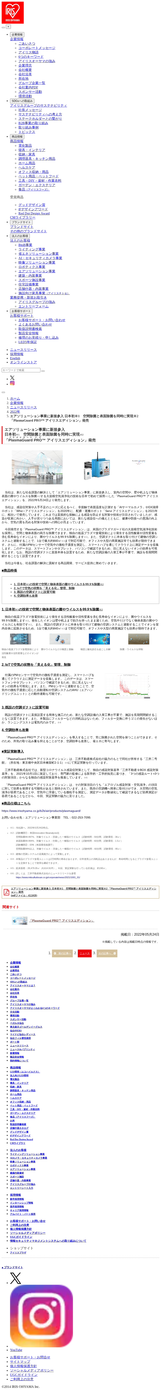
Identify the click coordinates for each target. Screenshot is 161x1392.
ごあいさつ (26, 43)
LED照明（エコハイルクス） (25, 1071)
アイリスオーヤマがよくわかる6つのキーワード (35, 1008)
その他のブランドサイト (28, 231)
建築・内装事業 (30, 275)
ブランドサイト (21, 222)
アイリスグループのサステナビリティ (38, 105)
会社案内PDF (28, 87)
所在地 (23, 78)
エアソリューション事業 (36, 271)
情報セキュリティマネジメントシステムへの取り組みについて (48, 1240)
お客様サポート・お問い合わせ (41, 320)
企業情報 (17, 34)
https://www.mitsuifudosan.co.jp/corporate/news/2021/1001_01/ (48, 877)
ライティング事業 (31, 249)
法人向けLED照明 (19, 1075)
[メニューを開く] (3, 392)
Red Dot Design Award (34, 213)
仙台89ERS (16, 1030)
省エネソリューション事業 (38, 253)
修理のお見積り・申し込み (38, 337)
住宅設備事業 (28, 284)
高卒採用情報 (17, 1206)
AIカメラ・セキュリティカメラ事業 (28, 1158)
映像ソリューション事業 (36, 262)
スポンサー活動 (30, 91)
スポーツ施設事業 (31, 280)
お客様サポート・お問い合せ (27, 1221)
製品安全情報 (28, 333)
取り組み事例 (28, 127)
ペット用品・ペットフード (38, 176)
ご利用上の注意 (19, 1225)
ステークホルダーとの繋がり (40, 118)
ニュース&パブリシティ (22, 1049)
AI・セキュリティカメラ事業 (40, 258)
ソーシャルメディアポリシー (27, 1232)
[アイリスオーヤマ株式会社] (13, 22)
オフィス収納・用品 (33, 172)
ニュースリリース (23, 349)
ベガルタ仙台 (17, 1023)
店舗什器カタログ (19, 1128)
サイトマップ (20, 1361)
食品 (34, 189)
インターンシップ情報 (21, 1202)
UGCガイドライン (21, 1236)
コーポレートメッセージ (36, 48)
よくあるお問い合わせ (35, 324)
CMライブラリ (17, 1143)
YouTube (16, 1350)
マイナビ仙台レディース (22, 1034)
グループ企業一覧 (31, 83)
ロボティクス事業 (31, 267)
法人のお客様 (20, 235)
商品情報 (17, 136)
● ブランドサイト (12, 1267)
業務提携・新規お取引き (28, 297)
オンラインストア (23, 362)
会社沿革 (25, 74)
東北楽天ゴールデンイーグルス (26, 1027)
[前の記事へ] (62, 953)
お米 (12, 1120)
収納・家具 (26, 154)
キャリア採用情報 (19, 1210)
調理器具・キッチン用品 (36, 158)
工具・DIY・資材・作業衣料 (39, 180)
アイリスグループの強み (36, 302)
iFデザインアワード (33, 209)
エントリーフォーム (33, 306)
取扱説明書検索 (30, 329)
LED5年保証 (27, 342)
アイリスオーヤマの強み (36, 61)
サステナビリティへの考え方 (40, 114)
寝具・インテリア (31, 150)
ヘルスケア (26, 167)
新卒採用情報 (17, 1199)
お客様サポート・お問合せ (30, 1357)
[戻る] (3, 27)
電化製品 (25, 145)
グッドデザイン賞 (31, 205)
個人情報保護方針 (21, 1228)
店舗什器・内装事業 (33, 289)
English (15, 358)
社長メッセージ (30, 110)
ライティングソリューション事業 (27, 1154)
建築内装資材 (17, 1173)
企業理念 (25, 65)
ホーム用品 (26, 163)
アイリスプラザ (18, 1252)
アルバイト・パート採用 (22, 1214)
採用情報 (16, 354)
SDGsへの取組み (22, 100)
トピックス (26, 132)
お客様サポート (21, 311)
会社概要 (25, 70)
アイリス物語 (28, 52)
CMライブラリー (22, 217)
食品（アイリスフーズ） (22, 1116)
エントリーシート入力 (21, 1188)
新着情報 (14, 1053)
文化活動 (14, 1012)
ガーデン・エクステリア (36, 185)
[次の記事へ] (107, 953)
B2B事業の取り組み (33, 123)
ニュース (85, 953)
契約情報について (19, 1060)
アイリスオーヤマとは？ (22, 985)
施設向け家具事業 (44, 293)
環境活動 (25, 96)
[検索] (43, 371)
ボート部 (14, 1042)
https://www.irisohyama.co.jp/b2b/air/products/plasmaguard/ (41, 810)
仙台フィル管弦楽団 (20, 1038)
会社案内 (14, 989)
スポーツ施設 (17, 1176)
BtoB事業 (25, 245)
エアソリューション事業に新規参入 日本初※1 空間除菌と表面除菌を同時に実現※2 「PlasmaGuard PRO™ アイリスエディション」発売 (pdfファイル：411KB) (83, 892)
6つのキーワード (31, 56)
